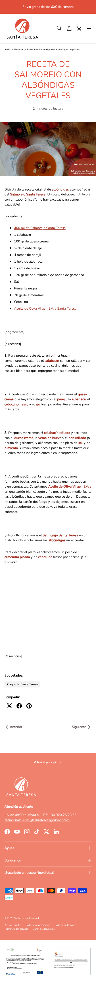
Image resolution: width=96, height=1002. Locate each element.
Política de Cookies (65, 925)
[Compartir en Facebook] (19, 706)
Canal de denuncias (43, 929)
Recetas (18, 49)
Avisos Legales (12, 925)
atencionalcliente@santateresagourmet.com (37, 820)
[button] (79, 28)
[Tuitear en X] (9, 706)
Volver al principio (46, 762)
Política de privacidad (38, 925)
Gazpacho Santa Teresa (22, 684)
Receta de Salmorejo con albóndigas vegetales (53, 49)
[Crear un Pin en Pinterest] (29, 706)
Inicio (7, 49)
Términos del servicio (16, 929)
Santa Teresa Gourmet (26, 918)
